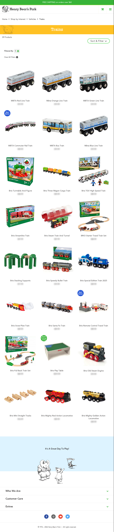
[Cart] (102, 9)
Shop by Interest (18, 19)
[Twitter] (67, 516)
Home (5, 19)
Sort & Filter (97, 41)
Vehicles (32, 19)
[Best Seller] (20, 126)
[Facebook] (46, 516)
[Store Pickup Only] (57, 351)
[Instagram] (53, 516)
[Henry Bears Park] (19, 9)
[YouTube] (60, 516)
